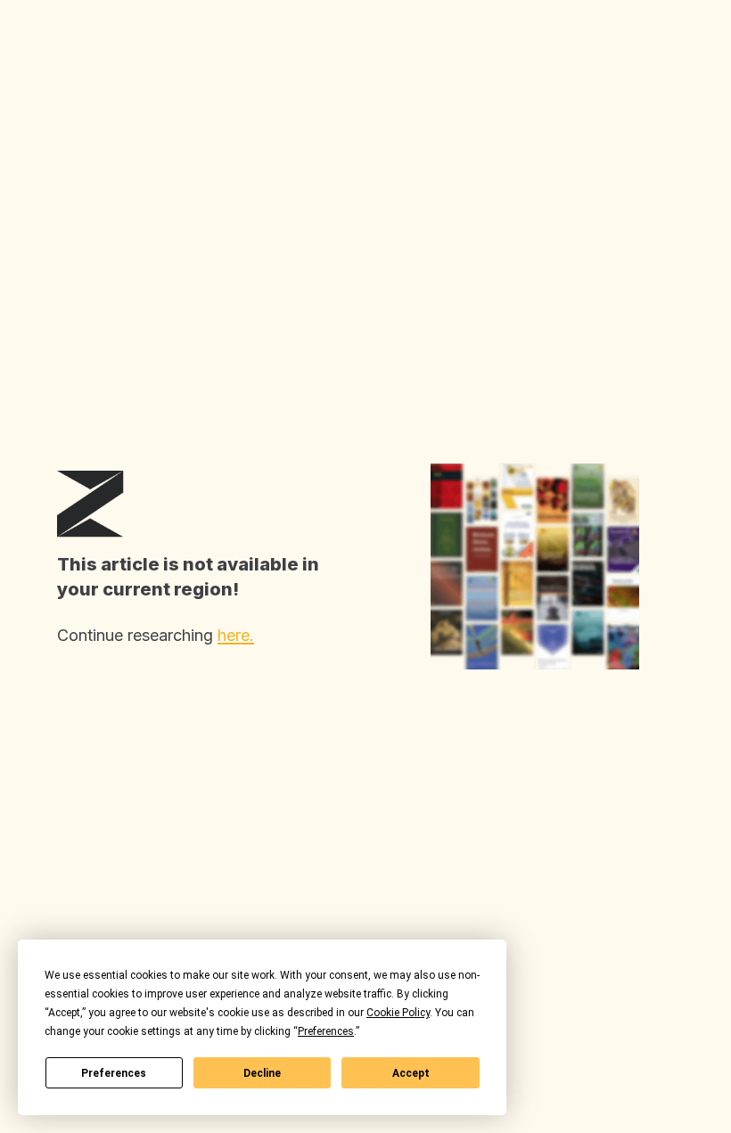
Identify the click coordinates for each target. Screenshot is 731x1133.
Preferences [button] (326, 1031)
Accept (411, 1073)
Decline (262, 1073)
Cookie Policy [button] (398, 1012)
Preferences (113, 1073)
